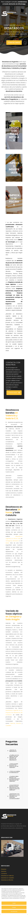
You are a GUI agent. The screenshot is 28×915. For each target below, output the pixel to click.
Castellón (8, 725)
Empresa (3, 869)
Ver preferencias (14, 911)
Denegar (14, 907)
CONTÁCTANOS (12, 393)
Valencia (12, 723)
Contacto (4, 873)
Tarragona (9, 541)
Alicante (18, 723)
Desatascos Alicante (7, 880)
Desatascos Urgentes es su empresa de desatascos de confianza (14, 713)
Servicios (3, 871)
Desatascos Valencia (7, 875)
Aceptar (14, 903)
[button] (26, 13)
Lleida (7, 543)
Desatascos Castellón (7, 878)
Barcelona (16, 541)
